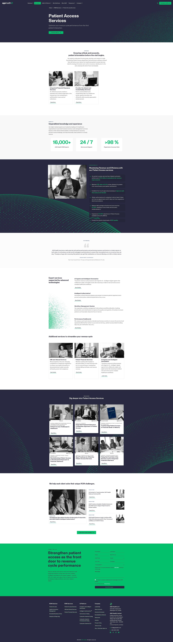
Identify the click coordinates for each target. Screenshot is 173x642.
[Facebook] (119, 632)
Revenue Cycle (61, 425)
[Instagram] (116, 632)
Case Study (91, 501)
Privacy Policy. (107, 583)
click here (116, 567)
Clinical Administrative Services (58, 423)
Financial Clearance (81, 423)
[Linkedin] (110, 632)
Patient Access (60, 424)
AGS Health (84, 639)
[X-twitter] (113, 632)
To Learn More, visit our (102, 583)
